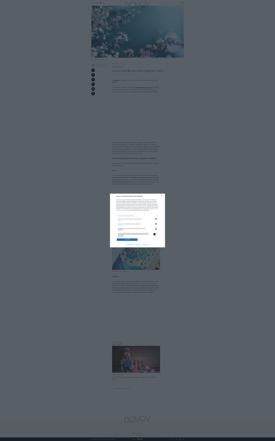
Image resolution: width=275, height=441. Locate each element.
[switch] (155, 219)
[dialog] (137, 220)
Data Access (137, 244)
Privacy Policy (146, 244)
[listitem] (137, 216)
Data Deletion (129, 244)
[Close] (162, 196)
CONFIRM (127, 239)
